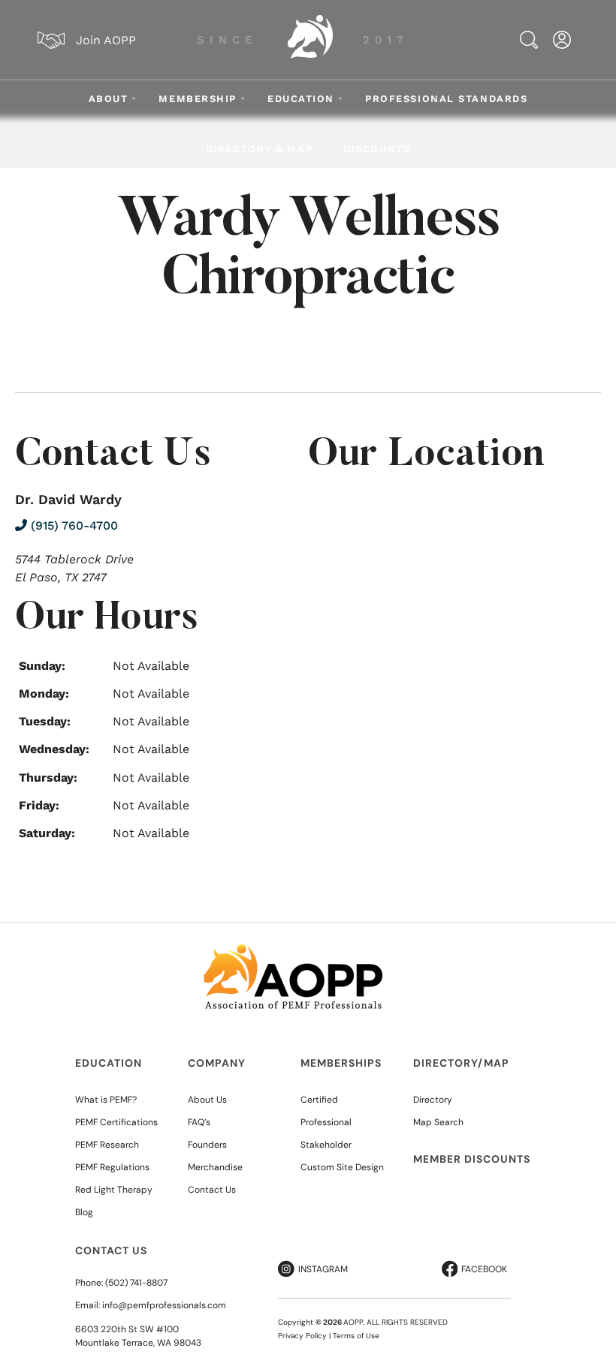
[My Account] (561, 39)
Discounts (376, 149)
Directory (432, 1100)
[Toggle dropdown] (133, 99)
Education (300, 98)
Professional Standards (446, 98)
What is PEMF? (106, 1100)
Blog (84, 1212)
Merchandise (215, 1167)
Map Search (438, 1122)
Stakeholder (326, 1145)
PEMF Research (107, 1145)
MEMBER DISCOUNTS (471, 1159)
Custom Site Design (342, 1167)
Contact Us (212, 1190)
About (108, 98)
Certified (319, 1100)
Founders (207, 1145)
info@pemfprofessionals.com (164, 1305)
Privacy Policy (302, 1335)
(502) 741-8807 (136, 1283)
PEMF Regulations (112, 1167)
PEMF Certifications (116, 1122)
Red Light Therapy (113, 1190)
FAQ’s (199, 1122)
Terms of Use (356, 1335)
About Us (207, 1100)
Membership (198, 98)
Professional (326, 1122)
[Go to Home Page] (310, 40)
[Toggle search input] (528, 39)
